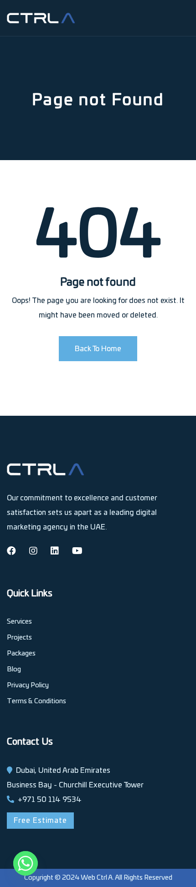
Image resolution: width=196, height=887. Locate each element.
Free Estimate (40, 820)
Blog (14, 669)
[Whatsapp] (25, 863)
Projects (19, 637)
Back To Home (98, 349)
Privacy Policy (28, 685)
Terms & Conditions (36, 701)
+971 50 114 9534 (50, 799)
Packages (21, 653)
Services (19, 621)
